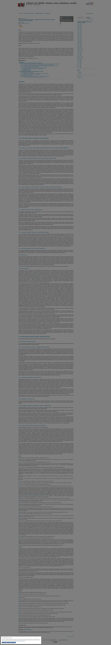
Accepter (4, 642)
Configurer (13, 642)
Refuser (8, 642)
